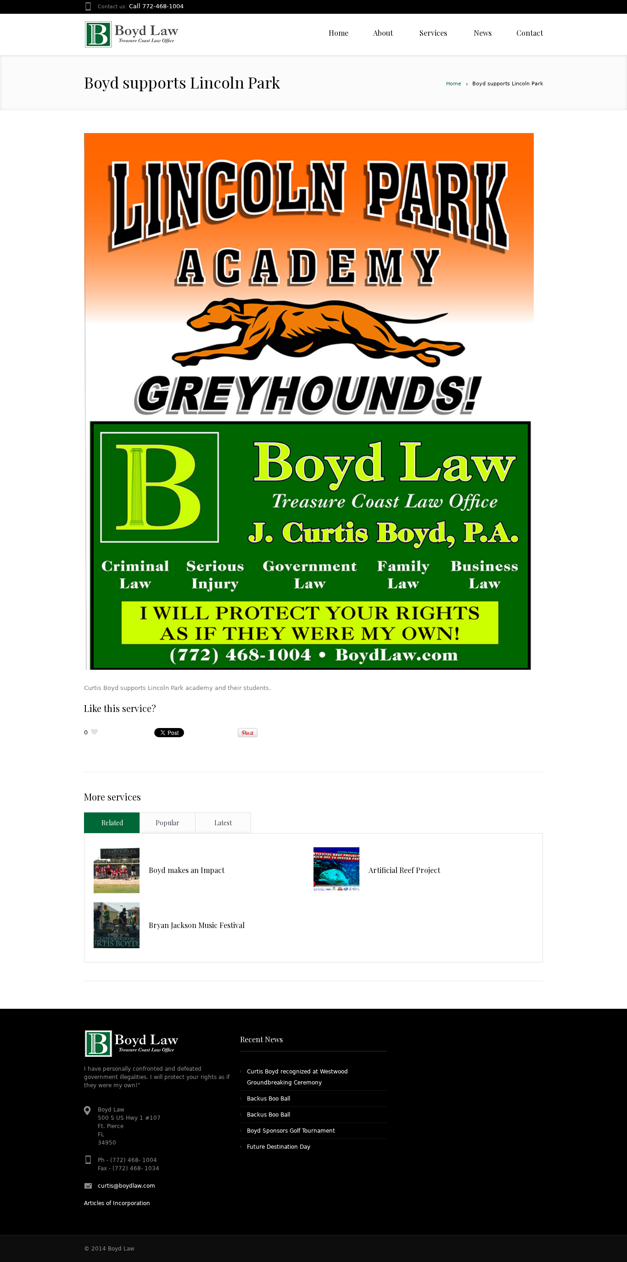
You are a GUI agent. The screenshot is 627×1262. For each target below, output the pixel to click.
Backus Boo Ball (268, 1098)
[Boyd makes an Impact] (117, 870)
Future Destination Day (278, 1147)
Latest (223, 822)
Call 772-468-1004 (156, 6)
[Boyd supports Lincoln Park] (309, 401)
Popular (167, 822)
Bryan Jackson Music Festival (197, 925)
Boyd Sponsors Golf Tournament (291, 1131)
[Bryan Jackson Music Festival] (117, 925)
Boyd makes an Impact (186, 870)
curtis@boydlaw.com (126, 1186)
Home (453, 84)
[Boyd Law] (131, 34)
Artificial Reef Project (404, 870)
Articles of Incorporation (117, 1203)
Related (112, 822)
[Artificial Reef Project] (336, 870)
